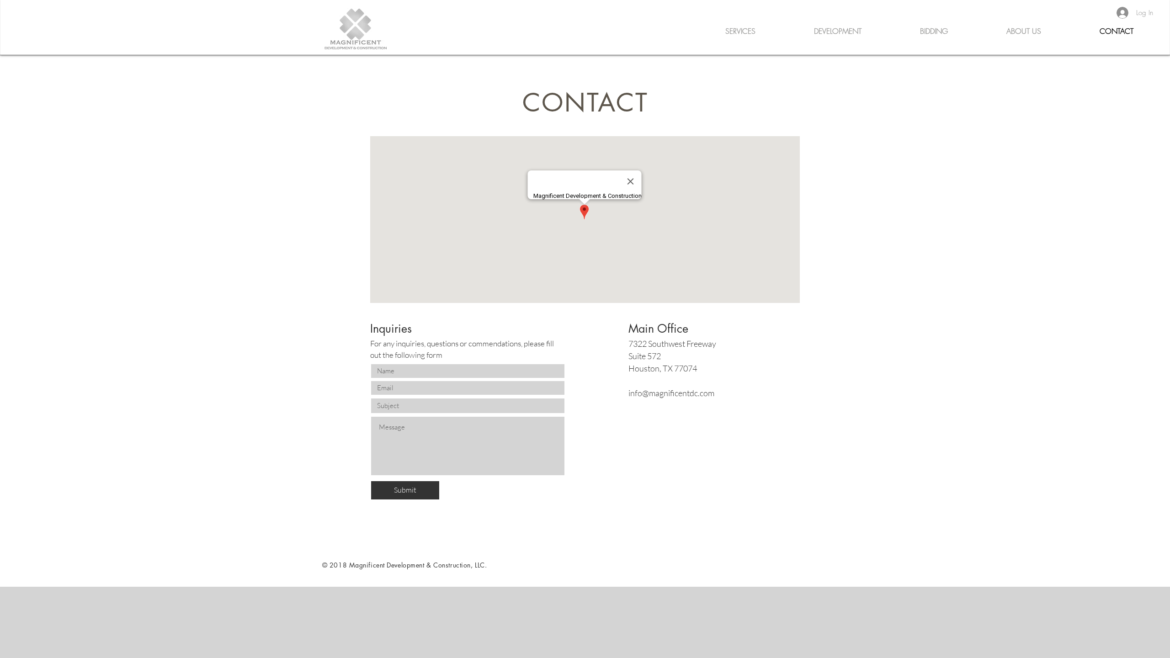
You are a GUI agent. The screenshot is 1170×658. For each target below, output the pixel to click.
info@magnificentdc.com (671, 393)
